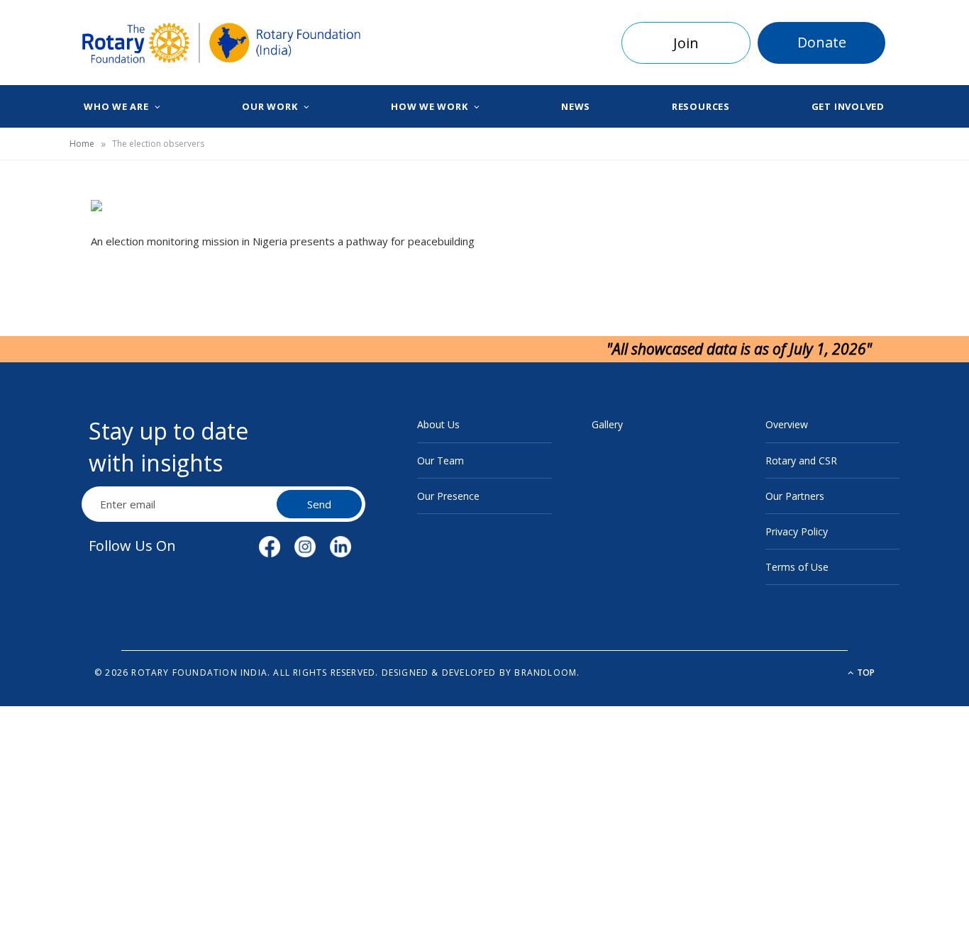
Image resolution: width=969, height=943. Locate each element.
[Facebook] (36, 252)
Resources (701, 106)
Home (82, 144)
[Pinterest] (36, 324)
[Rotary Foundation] (221, 43)
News (575, 106)
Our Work (269, 106)
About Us (438, 424)
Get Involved (848, 106)
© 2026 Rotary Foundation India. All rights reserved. (236, 672)
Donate (821, 42)
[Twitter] (36, 288)
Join (686, 42)
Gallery (607, 424)
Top (865, 672)
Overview (786, 424)
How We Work (429, 106)
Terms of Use (797, 567)
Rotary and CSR (801, 460)
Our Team (440, 460)
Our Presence (448, 496)
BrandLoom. (547, 672)
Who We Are (116, 106)
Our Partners (794, 496)
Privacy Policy (796, 531)
